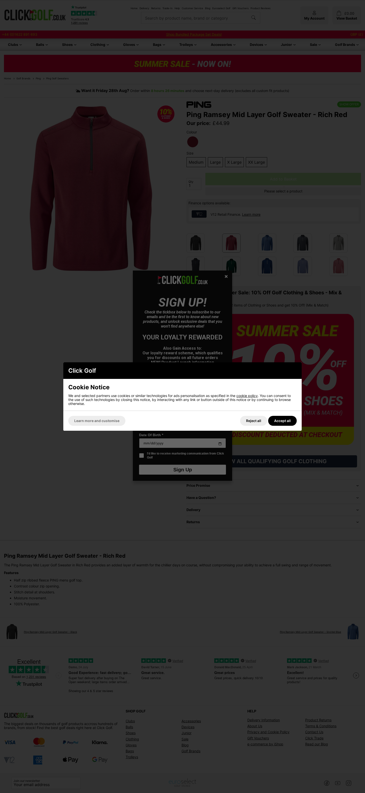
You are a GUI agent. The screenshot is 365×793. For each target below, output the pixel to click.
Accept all (282, 421)
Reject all (253, 421)
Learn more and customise (96, 421)
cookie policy (247, 396)
